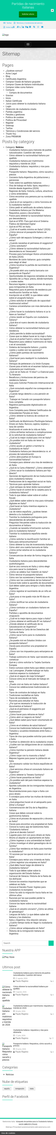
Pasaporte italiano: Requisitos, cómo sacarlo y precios (32, 1045)
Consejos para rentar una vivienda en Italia (29, 859)
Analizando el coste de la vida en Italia (27, 429)
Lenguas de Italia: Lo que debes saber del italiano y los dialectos (29, 916)
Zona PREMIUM (13, 136)
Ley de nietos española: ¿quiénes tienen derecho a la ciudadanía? (28, 513)
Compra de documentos (20, 92)
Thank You (11, 133)
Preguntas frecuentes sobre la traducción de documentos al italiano (30, 524)
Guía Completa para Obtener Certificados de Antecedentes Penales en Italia (30, 411)
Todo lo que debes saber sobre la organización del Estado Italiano (25, 872)
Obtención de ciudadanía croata (21, 109)
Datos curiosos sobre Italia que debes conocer (31, 668)
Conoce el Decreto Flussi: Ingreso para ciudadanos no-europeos (27, 888)
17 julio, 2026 (20, 1035)
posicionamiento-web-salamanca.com (36, 1127)
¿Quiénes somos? (14, 70)
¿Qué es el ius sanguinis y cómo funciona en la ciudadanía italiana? (30, 203)
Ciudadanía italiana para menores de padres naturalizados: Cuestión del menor (30, 151)
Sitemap (10, 125)
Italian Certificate (14, 101)
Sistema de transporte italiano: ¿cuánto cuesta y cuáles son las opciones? (28, 348)
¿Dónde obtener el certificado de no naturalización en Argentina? (26, 625)
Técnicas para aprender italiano (24, 484)
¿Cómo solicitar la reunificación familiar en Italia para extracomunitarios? (29, 540)
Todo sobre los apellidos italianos (25, 183)
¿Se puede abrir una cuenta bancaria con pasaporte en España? (28, 272)
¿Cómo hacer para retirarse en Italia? (26, 714)
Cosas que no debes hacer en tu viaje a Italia (30, 336)
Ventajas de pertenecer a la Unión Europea (29, 363)
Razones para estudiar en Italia (24, 700)
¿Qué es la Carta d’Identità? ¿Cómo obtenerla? (31, 468)
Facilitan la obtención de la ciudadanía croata (31, 742)
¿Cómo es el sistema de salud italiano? (27, 725)
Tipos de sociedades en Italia (23, 698)
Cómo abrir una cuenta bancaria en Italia (28, 547)
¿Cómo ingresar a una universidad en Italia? (30, 840)
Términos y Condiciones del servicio (29, 23)
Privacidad (17, 1127)
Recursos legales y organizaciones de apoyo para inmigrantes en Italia (30, 285)
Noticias (20, 147)
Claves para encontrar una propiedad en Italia (31, 824)
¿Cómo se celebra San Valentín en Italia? (28, 572)
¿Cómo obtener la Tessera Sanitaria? (26, 774)
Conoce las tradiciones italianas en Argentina (30, 728)
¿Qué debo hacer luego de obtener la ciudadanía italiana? (26, 866)
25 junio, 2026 (20, 1049)
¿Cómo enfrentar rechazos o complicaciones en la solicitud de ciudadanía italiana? (30, 433)
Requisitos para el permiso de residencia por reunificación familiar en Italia (30, 291)
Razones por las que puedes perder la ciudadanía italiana (27, 899)
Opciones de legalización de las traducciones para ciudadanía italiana (30, 477)
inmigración (19, 1089)
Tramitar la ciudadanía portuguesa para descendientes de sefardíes (28, 518)
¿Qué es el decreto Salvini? (22, 832)
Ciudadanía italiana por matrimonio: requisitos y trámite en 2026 (26, 162)
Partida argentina (14, 112)
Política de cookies (15, 117)
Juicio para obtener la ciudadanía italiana (26, 103)
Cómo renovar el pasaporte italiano (26, 574)
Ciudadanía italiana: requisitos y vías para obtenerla (30, 1031)
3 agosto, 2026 (21, 992)
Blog (8, 76)
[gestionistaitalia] (5, 34)
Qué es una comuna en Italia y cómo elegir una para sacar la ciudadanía (29, 568)
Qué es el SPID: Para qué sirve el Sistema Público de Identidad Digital (28, 222)
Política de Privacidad (16, 120)
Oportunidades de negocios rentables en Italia (31, 276)
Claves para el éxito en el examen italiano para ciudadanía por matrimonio (31, 367)
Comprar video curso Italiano (19, 87)
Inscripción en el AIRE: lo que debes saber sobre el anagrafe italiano (29, 296)
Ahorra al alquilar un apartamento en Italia (29, 837)
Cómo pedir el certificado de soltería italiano (30, 207)
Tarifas (9, 23)
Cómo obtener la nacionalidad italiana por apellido (30, 987)
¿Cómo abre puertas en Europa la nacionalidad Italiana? (25, 458)
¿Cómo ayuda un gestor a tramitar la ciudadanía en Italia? (26, 447)
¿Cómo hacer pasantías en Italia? (25, 777)
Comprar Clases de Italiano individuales (25, 84)
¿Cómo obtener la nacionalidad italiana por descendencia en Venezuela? (29, 250)
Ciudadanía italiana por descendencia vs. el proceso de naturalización (30, 452)
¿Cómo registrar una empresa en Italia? (28, 862)
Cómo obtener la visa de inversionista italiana (31, 544)
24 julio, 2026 (20, 1011)
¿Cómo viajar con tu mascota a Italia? (27, 755)
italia (32, 1089)
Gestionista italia (9, 1122)
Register (9, 123)
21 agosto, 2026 (21, 978)
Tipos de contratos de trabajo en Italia (27, 692)
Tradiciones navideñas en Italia (24, 695)
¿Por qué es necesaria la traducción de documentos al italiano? (27, 705)
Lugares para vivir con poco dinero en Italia (29, 835)
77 (53, 1038)
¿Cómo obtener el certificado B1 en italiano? (30, 621)
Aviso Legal (11, 73)
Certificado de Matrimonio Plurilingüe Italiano (30, 421)
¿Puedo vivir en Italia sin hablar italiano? (28, 684)
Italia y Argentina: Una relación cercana (27, 920)
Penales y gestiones (15, 114)
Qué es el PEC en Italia (19, 226)
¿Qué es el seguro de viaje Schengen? (27, 676)
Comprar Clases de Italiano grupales (23, 81)
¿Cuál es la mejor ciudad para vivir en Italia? (30, 437)
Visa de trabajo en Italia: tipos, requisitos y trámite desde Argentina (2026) (29, 187)
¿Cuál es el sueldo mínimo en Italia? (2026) (29, 229)
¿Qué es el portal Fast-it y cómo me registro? (30, 339)
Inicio (8, 98)
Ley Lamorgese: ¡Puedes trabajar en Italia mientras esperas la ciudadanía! (29, 672)
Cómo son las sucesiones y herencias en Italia (31, 577)
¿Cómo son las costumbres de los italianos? (30, 580)
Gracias (9, 95)
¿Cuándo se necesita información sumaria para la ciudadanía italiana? (29, 529)
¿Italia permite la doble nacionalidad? (27, 333)
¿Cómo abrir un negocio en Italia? (25, 717)
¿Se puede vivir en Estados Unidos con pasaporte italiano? (27, 642)
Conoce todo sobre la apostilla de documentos (31, 583)
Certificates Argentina (16, 79)
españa (7, 1089)
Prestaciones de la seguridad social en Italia (30, 481)
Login (8, 106)
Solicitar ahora (28, 14)
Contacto (10, 90)
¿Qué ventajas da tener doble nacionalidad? (30, 487)
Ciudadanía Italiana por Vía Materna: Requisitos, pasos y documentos (26, 211)
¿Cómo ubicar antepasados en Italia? (27, 928)
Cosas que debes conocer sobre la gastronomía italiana (25, 814)
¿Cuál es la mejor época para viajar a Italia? (30, 618)
